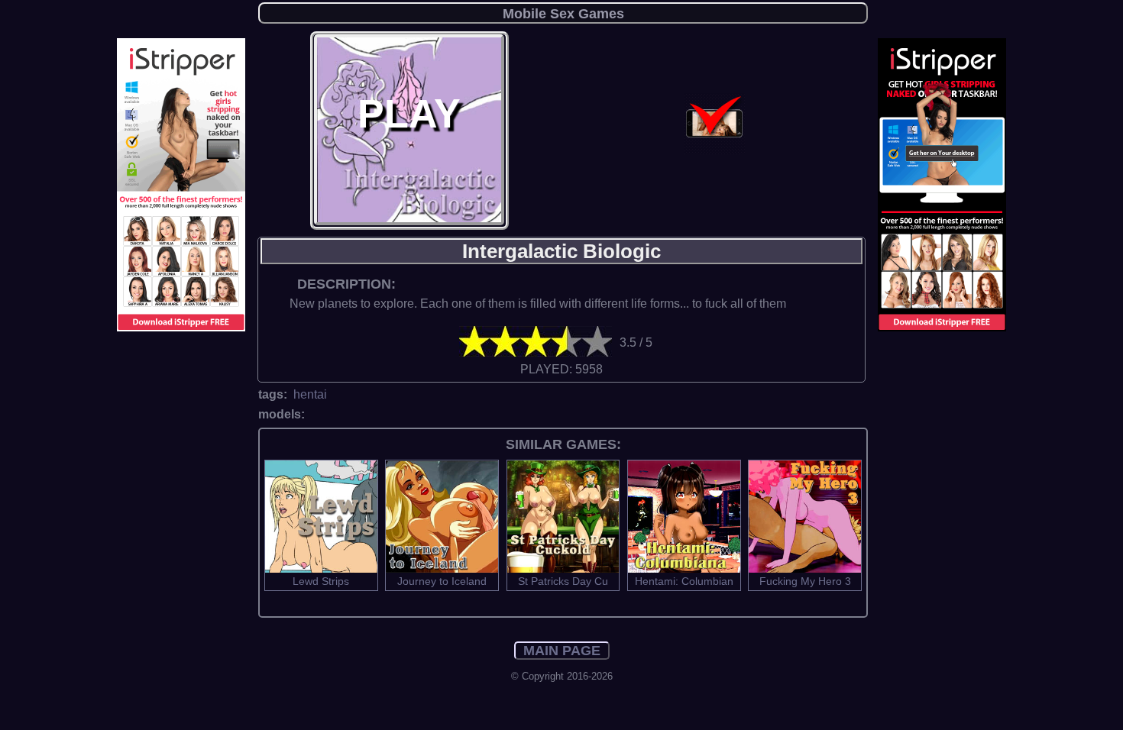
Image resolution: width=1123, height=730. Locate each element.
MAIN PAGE (562, 650)
